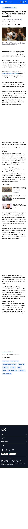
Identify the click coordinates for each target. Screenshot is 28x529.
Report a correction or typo (7, 352)
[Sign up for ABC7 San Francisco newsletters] (13, 450)
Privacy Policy (4, 458)
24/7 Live (11, 2)
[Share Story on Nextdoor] (12, 24)
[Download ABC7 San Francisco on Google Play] (12, 454)
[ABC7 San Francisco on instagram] (9, 450)
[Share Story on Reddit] (9, 24)
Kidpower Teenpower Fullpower (10, 73)
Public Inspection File (20, 461)
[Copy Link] (19, 24)
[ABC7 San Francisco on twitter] (6, 450)
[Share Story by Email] (15, 24)
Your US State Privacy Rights (17, 460)
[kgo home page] (3, 429)
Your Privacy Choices (12, 458)
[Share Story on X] (6, 24)
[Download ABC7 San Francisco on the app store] (4, 454)
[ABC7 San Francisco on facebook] (2, 450)
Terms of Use (3, 461)
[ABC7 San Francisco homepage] (5, 2)
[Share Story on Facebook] (2, 24)
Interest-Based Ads (11, 461)
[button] (2, 2)
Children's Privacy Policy (6, 460)
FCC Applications (4, 463)
